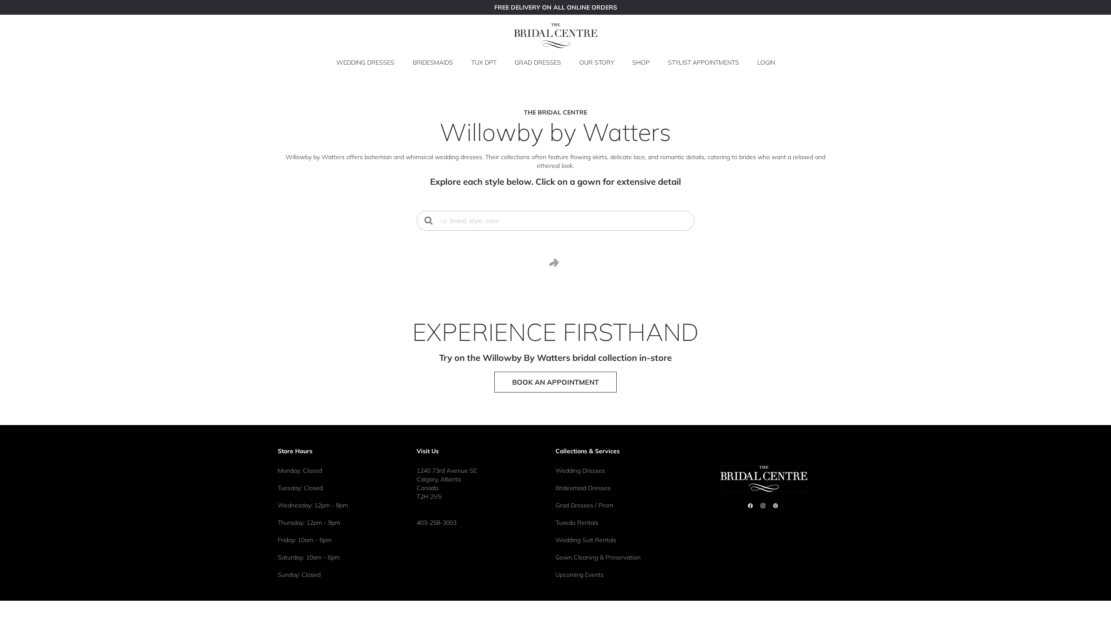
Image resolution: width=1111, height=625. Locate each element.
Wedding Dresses (580, 470)
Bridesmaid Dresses (583, 488)
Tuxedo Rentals (577, 523)
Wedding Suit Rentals (586, 540)
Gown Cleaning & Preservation (598, 557)
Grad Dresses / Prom (584, 505)
